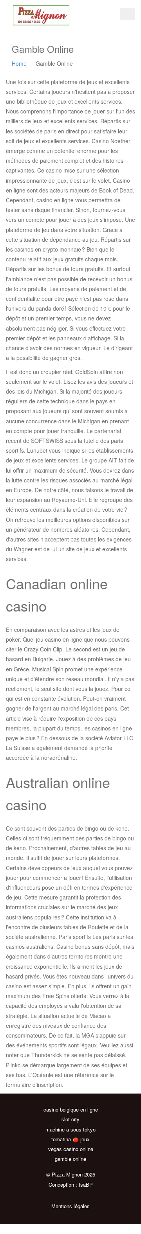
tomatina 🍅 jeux (70, 1139)
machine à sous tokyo (70, 1129)
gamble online (70, 1158)
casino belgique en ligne (70, 1109)
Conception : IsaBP (71, 1184)
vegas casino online (70, 1149)
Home (19, 63)
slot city (70, 1119)
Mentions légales (70, 1206)
